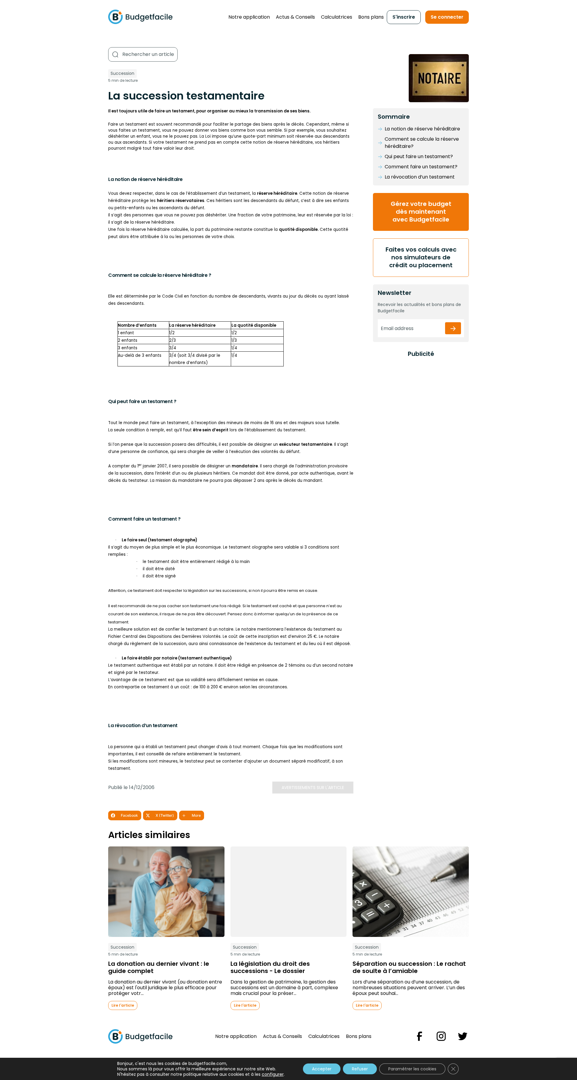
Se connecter (447, 17)
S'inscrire (403, 17)
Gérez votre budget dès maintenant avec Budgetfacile (421, 212)
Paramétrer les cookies (412, 1069)
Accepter (321, 1069)
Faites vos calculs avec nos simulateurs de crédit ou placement (421, 257)
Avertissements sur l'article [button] (313, 788)
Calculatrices (336, 17)
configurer (273, 1074)
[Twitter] (463, 1036)
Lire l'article (122, 1005)
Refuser (360, 1069)
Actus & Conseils (295, 17)
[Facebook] (420, 1036)
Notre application (249, 17)
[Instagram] (441, 1036)
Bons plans (371, 17)
